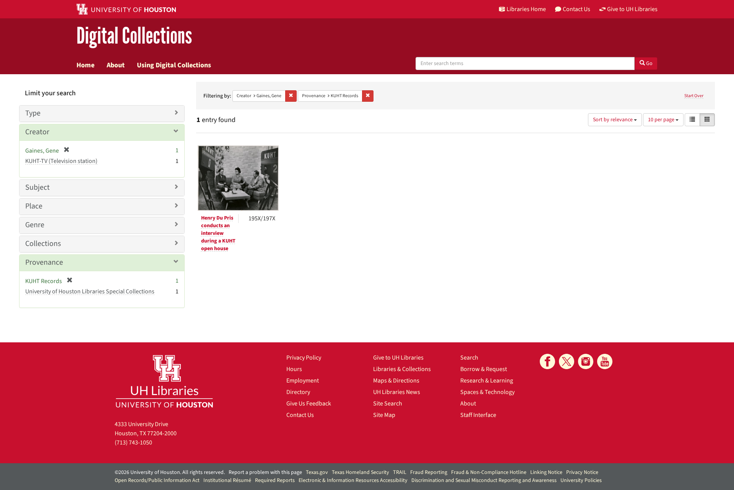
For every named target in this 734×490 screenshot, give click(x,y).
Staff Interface (478, 415)
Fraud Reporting (428, 472)
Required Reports (275, 480)
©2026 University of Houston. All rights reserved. (170, 472)
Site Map (384, 415)
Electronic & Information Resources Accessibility (353, 480)
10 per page (662, 120)
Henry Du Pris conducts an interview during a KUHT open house (218, 233)
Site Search (387, 403)
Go (649, 63)
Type (33, 113)
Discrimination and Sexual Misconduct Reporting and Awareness (484, 480)
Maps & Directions (396, 380)
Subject (37, 187)
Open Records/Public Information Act (157, 480)
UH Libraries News (396, 392)
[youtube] (604, 361)
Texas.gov (317, 472)
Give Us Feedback (308, 403)
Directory (298, 392)
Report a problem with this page (265, 472)
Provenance (44, 262)
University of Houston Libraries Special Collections (89, 291)
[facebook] (547, 361)
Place (33, 206)
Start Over (693, 96)
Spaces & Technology (487, 392)
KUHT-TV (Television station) (61, 161)
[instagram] (585, 361)
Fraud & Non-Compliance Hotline (488, 472)
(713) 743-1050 (133, 442)
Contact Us (300, 415)
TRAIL (399, 472)
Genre (34, 225)
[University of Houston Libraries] (164, 381)
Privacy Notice (582, 472)
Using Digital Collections (174, 65)
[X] (566, 361)
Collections (43, 243)
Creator (37, 132)
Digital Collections (134, 36)
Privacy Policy (303, 357)
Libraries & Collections (402, 369)
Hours (294, 369)
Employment (302, 380)
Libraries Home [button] (526, 9)
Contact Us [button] (576, 9)
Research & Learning (486, 380)
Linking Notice (546, 472)
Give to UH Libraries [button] (632, 9)
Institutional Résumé (227, 480)
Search (469, 357)
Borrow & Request (483, 369)
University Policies (581, 480)
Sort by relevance (613, 120)
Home (85, 65)
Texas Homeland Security (360, 472)
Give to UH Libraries (398, 357)
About (116, 65)
